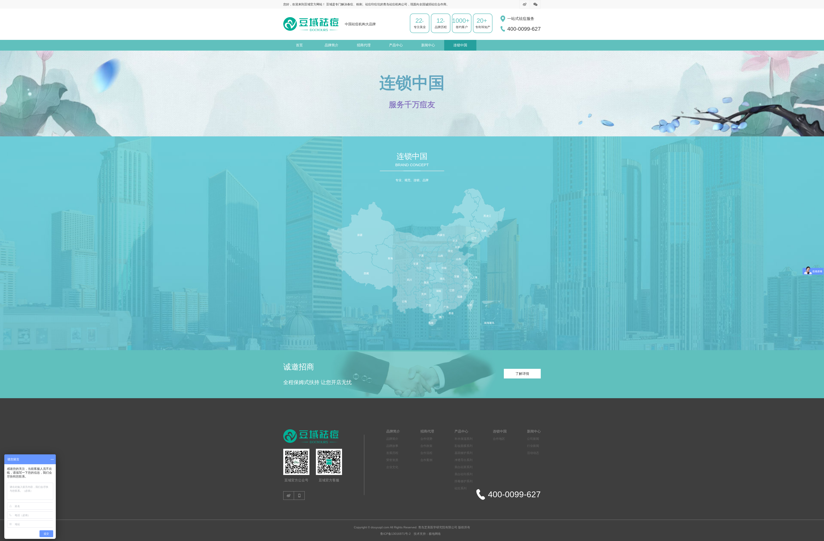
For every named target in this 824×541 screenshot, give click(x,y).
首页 (299, 45)
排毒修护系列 (463, 481)
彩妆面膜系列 (463, 446)
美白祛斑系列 (463, 467)
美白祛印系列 (463, 474)
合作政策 (426, 446)
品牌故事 (392, 446)
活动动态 (533, 453)
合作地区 (499, 438)
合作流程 (426, 453)
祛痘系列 (460, 488)
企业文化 (392, 467)
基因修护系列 (463, 453)
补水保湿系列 (463, 438)
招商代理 (364, 45)
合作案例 (426, 460)
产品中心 (396, 45)
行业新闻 (533, 446)
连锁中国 (460, 45)
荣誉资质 (392, 460)
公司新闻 (533, 438)
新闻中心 (428, 45)
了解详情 (522, 373)
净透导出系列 (463, 460)
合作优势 (426, 438)
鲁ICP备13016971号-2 (395, 533)
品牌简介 (331, 45)
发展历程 (392, 453)
